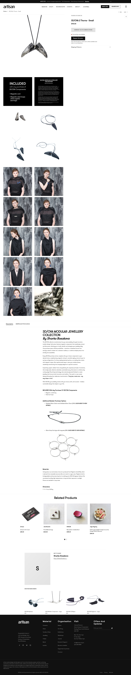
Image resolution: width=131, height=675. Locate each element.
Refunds (111, 672)
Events (69, 6)
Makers (44, 6)
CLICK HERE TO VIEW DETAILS (76, 430)
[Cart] (126, 6)
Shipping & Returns (76, 47)
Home (5, 11)
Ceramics (45, 625)
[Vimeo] (26, 645)
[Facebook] (19, 645)
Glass (44, 628)
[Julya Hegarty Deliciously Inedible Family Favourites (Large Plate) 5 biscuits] (100, 514)
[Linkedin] (30, 645)
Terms (101, 672)
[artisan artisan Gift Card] (30, 514)
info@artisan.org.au (79, 642)
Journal (86, 6)
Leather (45, 645)
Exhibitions (61, 632)
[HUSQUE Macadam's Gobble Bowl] (77, 514)
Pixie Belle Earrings (48, 529)
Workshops (60, 6)
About (77, 6)
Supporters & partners (63, 648)
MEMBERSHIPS (115, 6)
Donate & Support (62, 642)
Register (87, 1)
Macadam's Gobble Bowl (73, 529)
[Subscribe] (112, 628)
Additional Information (23, 324)
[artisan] (23, 622)
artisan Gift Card (25, 529)
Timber (44, 638)
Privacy (105, 672)
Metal (44, 642)
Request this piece (78, 38)
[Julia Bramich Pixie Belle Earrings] (54, 514)
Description (9, 324)
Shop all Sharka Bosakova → (60, 558)
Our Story (60, 628)
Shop (51, 6)
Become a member (62, 645)
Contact (60, 652)
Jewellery (45, 635)
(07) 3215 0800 (77, 644)
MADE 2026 (105, 6)
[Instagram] (23, 645)
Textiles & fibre (46, 632)
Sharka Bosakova (76, 15)
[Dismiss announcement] (111, 1)
